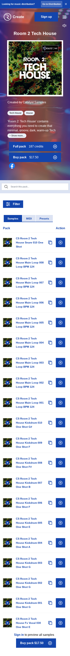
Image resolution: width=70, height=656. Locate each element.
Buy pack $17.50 (31, 643)
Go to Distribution (51, 4)
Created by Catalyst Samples (26, 102)
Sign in (19, 634)
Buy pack (25, 157)
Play (7, 242)
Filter (16, 204)
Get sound (60, 242)
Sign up (46, 16)
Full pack (28, 146)
